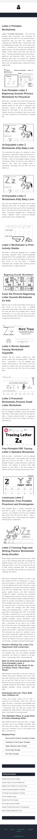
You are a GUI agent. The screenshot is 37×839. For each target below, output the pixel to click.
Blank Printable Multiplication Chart (12, 810)
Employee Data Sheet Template (11, 779)
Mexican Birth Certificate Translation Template (20, 738)
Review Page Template (12, 750)
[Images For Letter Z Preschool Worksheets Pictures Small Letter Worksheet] (18, 385)
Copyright (30, 829)
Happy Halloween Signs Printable (16, 746)
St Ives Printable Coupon (9, 796)
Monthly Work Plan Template (10, 800)
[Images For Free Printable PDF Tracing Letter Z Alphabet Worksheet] (18, 435)
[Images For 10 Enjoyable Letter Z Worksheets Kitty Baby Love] (18, 132)
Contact (12, 829)
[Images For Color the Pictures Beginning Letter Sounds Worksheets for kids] (18, 281)
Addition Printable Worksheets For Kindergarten (15, 807)
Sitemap (19, 831)
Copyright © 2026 (18, 836)
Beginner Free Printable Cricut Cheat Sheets (14, 786)
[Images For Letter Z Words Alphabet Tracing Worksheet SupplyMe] (18, 333)
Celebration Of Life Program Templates (17, 742)
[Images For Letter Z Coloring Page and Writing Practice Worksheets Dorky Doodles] (18, 535)
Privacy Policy (21, 829)
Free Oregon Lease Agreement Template (13, 793)
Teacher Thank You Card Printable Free (13, 782)
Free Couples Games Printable (11, 803)
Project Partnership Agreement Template (13, 789)
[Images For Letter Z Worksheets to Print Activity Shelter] (18, 232)
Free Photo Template (12, 754)
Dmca (5, 829)
